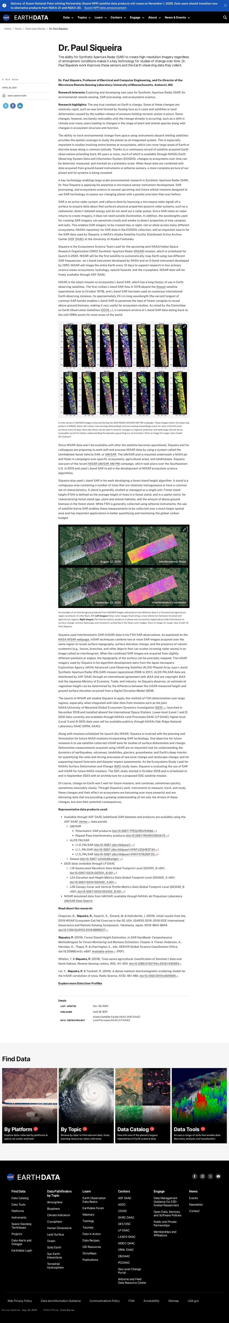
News (18, 28)
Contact (194, 1211)
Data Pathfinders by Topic (59, 1193)
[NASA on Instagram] (202, 1176)
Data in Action (91, 1234)
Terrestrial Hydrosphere (55, 1265)
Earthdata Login (21, 1250)
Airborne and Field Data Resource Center (132, 1280)
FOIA (131, 1301)
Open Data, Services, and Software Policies (167, 1213)
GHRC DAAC (126, 1217)
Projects (16, 1234)
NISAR (139, 251)
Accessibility (151, 1301)
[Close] (225, 5)
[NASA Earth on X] (210, 1176)
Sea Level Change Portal (129, 1270)
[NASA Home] (6, 18)
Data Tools (18, 1204)
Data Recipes (90, 1240)
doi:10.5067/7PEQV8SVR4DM (133, 831)
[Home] (31, 17)
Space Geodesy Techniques (21, 1225)
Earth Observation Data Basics (94, 1199)
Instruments (18, 1217)
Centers (116, 17)
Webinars (88, 1214)
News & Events (175, 17)
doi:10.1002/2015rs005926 (158, 976)
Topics (82, 17)
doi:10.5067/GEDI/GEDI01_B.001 (91, 873)
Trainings (88, 1221)
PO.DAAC (124, 1262)
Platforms (17, 1211)
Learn (99, 17)
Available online (102, 951)
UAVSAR (110, 454)
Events (193, 1198)
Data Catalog (19, 1198)
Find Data (18, 1191)
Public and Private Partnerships (165, 1223)
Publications (90, 1260)
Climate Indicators (58, 1215)
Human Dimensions (59, 1228)
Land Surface (55, 1234)
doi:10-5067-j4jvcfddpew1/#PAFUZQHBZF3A (124, 849)
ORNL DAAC (126, 1249)
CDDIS (122, 1211)
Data (66, 17)
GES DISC (124, 1224)
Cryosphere (54, 1221)
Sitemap (173, 1301)
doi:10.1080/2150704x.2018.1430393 (154, 963)
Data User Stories (35, 28)
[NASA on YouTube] (218, 1176)
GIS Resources (91, 1247)
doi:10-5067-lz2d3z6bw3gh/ (100, 859)
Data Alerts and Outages (21, 1242)
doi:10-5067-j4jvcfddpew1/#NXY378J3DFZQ (125, 854)
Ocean (51, 1241)
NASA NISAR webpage (73, 639)
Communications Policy (105, 1301)
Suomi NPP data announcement (105, 8)
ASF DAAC (76, 239)
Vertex (83, 821)
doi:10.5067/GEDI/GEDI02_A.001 (92, 882)
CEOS (105, 310)
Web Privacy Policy (20, 1301)
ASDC (122, 1204)
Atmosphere (54, 1202)
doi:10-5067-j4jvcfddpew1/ (113, 845)
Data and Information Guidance (61, 1301)
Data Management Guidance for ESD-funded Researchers (166, 1201)
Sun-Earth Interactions (54, 1255)
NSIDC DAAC (126, 1243)
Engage (135, 17)
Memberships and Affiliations (165, 1233)
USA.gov (193, 1301)
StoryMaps (89, 1253)
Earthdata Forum (93, 1208)
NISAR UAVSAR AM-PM (104, 463)
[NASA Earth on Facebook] (195, 1176)
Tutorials (87, 1227)
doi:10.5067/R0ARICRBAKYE (146, 835)
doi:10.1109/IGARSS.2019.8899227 (82, 930)
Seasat (161, 286)
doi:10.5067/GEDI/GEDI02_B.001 (99, 891)
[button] (123, 371)
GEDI (159, 707)
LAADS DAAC (127, 1237)
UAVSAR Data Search (78, 901)
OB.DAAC (124, 1256)
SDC (118, 766)
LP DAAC (124, 1230)
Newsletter (196, 1204)
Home (7, 28)
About (152, 17)
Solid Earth (54, 1247)
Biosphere (53, 1208)
